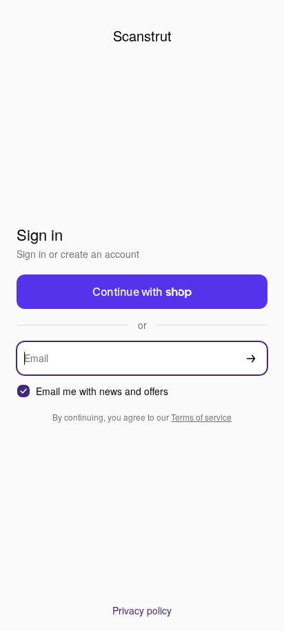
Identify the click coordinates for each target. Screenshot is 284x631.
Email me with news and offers (102, 391)
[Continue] (251, 358)
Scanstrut (142, 36)
